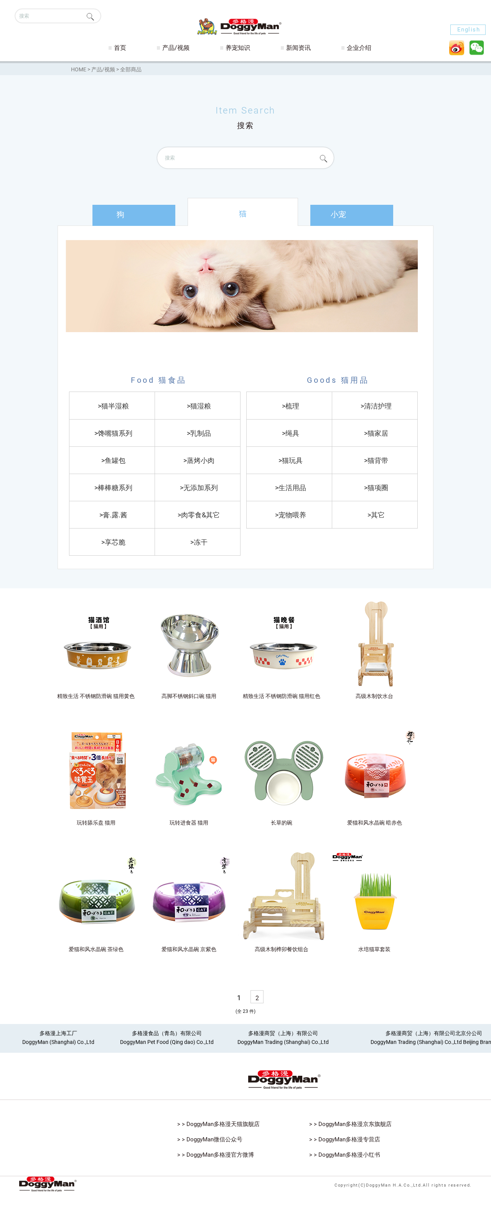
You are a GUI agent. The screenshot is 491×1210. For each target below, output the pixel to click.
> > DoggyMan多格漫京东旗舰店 (350, 1124)
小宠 (338, 214)
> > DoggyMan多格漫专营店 (344, 1139)
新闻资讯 (298, 47)
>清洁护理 (376, 406)
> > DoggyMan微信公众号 (209, 1139)
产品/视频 (175, 47)
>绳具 (290, 433)
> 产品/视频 (101, 69)
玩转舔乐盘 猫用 (96, 823)
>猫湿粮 (199, 406)
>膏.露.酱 (113, 515)
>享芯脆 (113, 542)
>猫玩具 (290, 460)
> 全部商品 (129, 69)
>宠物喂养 (290, 515)
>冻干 (199, 542)
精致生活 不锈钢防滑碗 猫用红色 (281, 696)
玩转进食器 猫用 (189, 823)
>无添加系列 (199, 488)
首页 (120, 47)
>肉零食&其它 (199, 515)
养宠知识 (238, 47)
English (468, 29)
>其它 (376, 515)
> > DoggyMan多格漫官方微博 (215, 1154)
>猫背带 (376, 460)
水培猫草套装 (374, 949)
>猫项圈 (376, 488)
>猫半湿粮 (113, 406)
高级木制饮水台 (374, 696)
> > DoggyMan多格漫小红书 (344, 1154)
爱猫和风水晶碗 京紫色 (188, 949)
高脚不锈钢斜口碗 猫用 (188, 696)
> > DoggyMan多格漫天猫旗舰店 (218, 1124)
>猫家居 (376, 433)
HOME (78, 69)
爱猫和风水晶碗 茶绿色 (96, 949)
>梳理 (290, 406)
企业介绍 (359, 47)
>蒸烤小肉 (198, 460)
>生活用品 (290, 488)
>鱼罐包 (113, 460)
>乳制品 (199, 433)
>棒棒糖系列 (113, 488)
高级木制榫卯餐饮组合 (281, 949)
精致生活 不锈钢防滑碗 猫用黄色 (96, 696)
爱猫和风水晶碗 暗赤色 (374, 823)
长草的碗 (281, 823)
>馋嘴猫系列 (113, 433)
